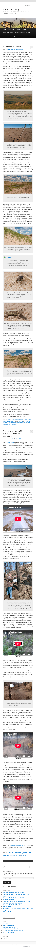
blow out (21, 421)
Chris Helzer (11, 29)
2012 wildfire (10, 442)
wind (8, 424)
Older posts (7, 861)
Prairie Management (13, 419)
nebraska (11, 422)
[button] (18, 100)
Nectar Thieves (7, 906)
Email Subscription (8, 871)
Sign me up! (7, 882)
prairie (20, 422)
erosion (31, 421)
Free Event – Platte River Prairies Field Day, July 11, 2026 (18, 908)
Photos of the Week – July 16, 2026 (12, 903)
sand (23, 422)
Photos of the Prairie (8, 32)
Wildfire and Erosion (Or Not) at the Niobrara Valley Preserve (13, 433)
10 (31, 431)
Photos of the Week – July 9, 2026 (12, 905)
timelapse (12, 855)
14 (31, 47)
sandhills (27, 422)
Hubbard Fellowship (21, 29)
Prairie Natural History (25, 419)
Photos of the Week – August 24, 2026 (13, 892)
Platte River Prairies (26, 36)
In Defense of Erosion (12, 47)
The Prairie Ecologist (12, 9)
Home (4, 29)
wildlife (5, 424)
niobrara (19, 853)
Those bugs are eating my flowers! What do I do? (16, 901)
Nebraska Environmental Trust (16, 845)
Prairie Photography (8, 421)
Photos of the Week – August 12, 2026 (13, 898)
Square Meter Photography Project (11, 36)
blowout (26, 421)
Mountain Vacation (8, 899)
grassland (5, 422)
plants (16, 422)
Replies (13, 424)
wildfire (18, 855)
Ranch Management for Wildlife (22, 32)
